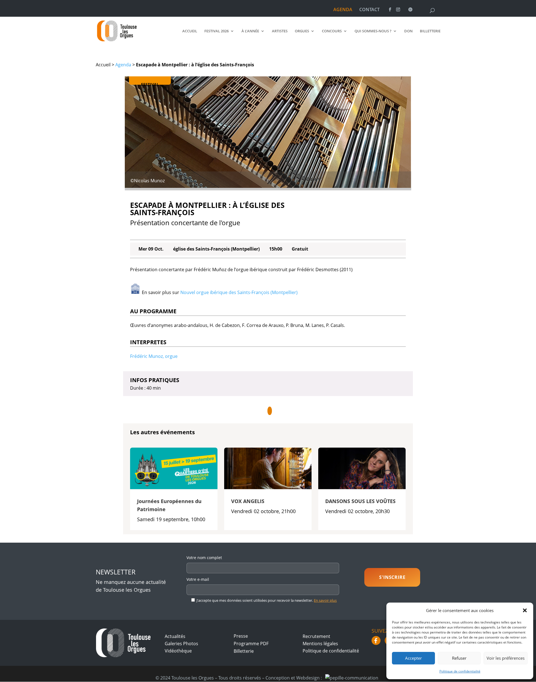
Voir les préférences (506, 658)
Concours (332, 31)
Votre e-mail (197, 579)
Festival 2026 (216, 31)
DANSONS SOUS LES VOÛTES (360, 501)
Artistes (280, 31)
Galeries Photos (181, 643)
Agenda (123, 65)
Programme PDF (251, 643)
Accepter (413, 658)
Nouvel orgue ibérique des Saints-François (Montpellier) (239, 292)
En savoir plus (325, 600)
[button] (525, 610)
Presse (241, 636)
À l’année (250, 31)
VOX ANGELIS (247, 501)
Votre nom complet (204, 557)
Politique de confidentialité (459, 671)
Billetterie (430, 31)
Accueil (189, 31)
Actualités (175, 636)
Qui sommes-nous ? (373, 31)
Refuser (459, 658)
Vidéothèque (178, 651)
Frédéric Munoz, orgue (154, 356)
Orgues (302, 31)
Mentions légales (320, 643)
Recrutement (316, 636)
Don (408, 31)
